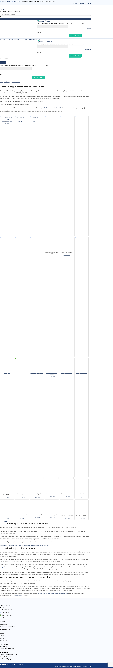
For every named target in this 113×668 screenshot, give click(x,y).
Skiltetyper (81, 4)
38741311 (58, 108)
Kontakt (88, 4)
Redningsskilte (16, 82)
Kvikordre (49, 21)
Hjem (1, 82)
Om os (75, 4)
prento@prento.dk (6, 1)
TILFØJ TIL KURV (75, 35)
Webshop (7, 82)
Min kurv (41, 21)
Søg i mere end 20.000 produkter (10, 12)
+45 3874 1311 (17, 1)
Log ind (89, 28)
